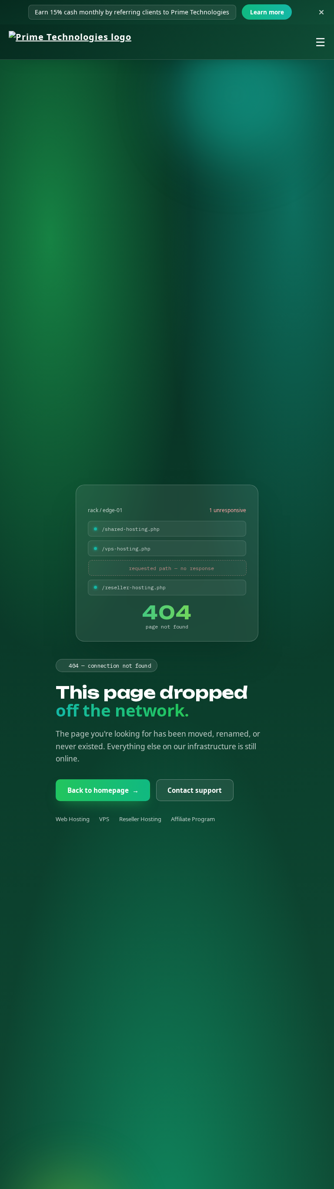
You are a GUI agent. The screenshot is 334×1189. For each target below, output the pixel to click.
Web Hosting (73, 819)
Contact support (194, 790)
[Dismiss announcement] (321, 12)
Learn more (267, 12)
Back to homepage (103, 790)
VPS (104, 819)
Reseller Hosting (140, 819)
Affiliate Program (193, 819)
